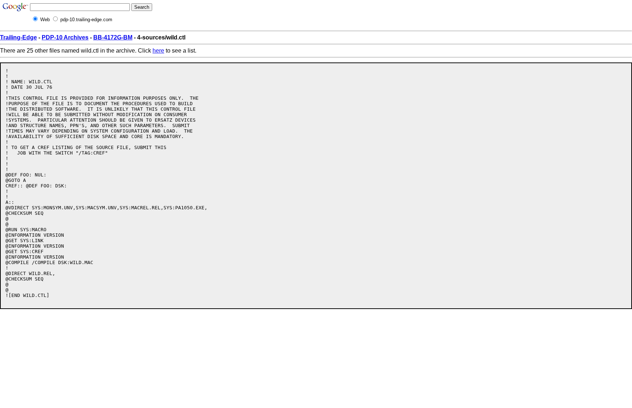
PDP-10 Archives (65, 37)
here (158, 50)
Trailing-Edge (18, 37)
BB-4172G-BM (112, 37)
